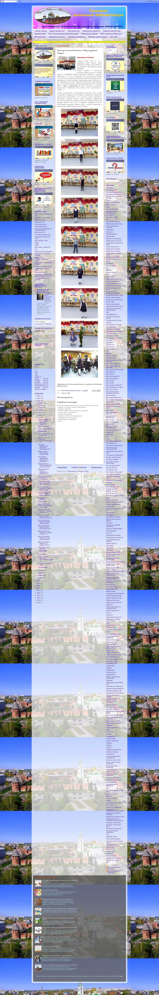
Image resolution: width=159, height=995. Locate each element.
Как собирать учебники (113, 474)
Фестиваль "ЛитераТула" (113, 822)
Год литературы (111, 327)
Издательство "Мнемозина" (43, 266)
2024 (38, 400)
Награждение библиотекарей (115, 593)
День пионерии (110, 395)
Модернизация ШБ (112, 589)
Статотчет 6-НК (110, 771)
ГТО (107, 351)
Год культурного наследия (114, 324)
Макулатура (109, 545)
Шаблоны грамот (111, 856)
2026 (38, 396)
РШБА (37, 245)
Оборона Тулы (110, 625)
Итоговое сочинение (112, 459)
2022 (38, 583)
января (40, 577)
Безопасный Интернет (113, 221)
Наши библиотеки (74, 31)
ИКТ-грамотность (40, 37)
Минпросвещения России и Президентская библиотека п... (43, 471)
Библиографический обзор (114, 224)
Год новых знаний (111, 333)
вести (107, 274)
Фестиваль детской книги (113, 828)
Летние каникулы (111, 531)
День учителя (110, 424)
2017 (38, 595)
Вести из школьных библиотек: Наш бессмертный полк (44, 527)
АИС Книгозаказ (111, 204)
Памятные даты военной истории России (113, 647)
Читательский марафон (113, 839)
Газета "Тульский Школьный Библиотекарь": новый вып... (45, 559)
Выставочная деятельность (114, 299)
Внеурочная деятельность (114, 279)
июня (40, 415)
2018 (38, 593)
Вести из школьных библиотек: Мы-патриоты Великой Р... (45, 516)
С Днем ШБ (109, 732)
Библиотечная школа (112, 246)
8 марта (108, 200)
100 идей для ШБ (111, 190)
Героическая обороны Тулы (114, 306)
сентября (41, 410)
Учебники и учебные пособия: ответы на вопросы (57, 955)
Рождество (109, 725)
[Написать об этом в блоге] (94, 391)
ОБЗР (108, 623)
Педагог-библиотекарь (113, 652)
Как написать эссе (111, 470)
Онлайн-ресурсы (111, 627)
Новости (108, 612)
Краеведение (110, 514)
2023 (38, 580)
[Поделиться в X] (96, 391)
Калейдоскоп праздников (76, 37)
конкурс (108, 497)
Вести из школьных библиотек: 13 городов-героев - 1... (45, 543)
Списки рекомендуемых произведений (113, 757)
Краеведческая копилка (57, 37)
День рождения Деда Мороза (115, 399)
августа (40, 412)
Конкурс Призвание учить (113, 502)
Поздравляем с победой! (42, 498)
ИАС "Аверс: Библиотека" (113, 441)
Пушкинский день (111, 704)
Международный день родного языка (113, 568)
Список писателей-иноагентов (112, 766)
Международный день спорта (115, 571)
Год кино (108, 322)
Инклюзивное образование (114, 445)
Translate (48, 324)
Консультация (110, 506)
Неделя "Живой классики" (114, 598)
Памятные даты (111, 644)
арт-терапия (110, 215)
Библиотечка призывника (113, 238)
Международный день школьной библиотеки (113, 578)
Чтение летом (110, 849)
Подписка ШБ (110, 665)
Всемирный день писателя (114, 283)
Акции (108, 207)
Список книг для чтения (113, 760)
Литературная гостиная (113, 535)
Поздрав (108, 668)
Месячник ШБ (110, 584)
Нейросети (109, 604)
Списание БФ (110, 754)
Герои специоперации (113, 304)
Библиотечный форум (112, 257)
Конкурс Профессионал (113, 504)
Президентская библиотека (114, 686)
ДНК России (109, 434)
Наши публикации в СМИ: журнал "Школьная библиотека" (44, 422)
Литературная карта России (114, 537)
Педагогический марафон (114, 654)
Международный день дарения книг (113, 555)
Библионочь (109, 232)
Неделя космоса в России (114, 602)
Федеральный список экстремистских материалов (114, 819)
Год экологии (110, 344)
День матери (110, 380)
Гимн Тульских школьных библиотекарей (113, 309)
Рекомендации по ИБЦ (113, 721)
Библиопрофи (110, 236)
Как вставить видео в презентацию (112, 462)
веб (107, 268)
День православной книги (114, 397)
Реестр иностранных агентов (115, 715)
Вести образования (41, 220)
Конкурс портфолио (112, 500)
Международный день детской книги (113, 558)
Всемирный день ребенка (114, 285)
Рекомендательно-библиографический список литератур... (45, 465)
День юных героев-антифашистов (112, 427)
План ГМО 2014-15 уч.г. (113, 657)
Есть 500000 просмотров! (50, 890)
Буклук (108, 261)
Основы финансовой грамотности (112, 637)
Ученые (108, 800)
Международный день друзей (115, 562)
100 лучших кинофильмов (114, 192)
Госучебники (110, 349)
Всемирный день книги (113, 281)
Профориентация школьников (111, 701)
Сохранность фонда (112, 752)
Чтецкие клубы (110, 851)
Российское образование (42, 217)
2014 (38, 602)
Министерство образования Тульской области (43, 229)
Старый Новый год (111, 769)
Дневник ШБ (110, 432)
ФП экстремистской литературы (112, 831)
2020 (38, 588)
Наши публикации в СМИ (113, 595)
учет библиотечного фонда (114, 802)
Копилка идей (110, 512)
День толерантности (112, 422)
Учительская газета (41, 224)
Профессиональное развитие (115, 693)
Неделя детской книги (112, 600)
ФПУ (107, 834)
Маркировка (109, 548)
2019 (38, 590)
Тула (107, 788)
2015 (38, 600)
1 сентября (109, 187)
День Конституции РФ (112, 376)
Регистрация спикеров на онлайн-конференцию (44, 477)
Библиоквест (110, 229)
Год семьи (109, 340)
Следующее (62, 467)
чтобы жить (109, 853)
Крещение (109, 522)
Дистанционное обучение (114, 430)
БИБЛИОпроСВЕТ (111, 234)
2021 (38, 585)
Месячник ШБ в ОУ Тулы (113, 587)
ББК (107, 219)
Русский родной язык (112, 727)
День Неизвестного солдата (114, 387)
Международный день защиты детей (113, 564)
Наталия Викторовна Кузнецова (114, 868)
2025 (38, 398)
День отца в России (112, 389)
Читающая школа (111, 844)
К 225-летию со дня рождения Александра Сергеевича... (44, 550)
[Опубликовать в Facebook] (98, 391)
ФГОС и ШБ (109, 805)
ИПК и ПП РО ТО (40, 232)
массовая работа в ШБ (113, 552)
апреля (40, 570)
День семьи (109, 410)
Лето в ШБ (113, 37)
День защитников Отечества (114, 369)
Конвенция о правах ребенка (115, 495)
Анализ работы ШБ (112, 209)
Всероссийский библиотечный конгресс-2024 (43, 453)
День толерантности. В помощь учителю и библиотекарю (59, 908)
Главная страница (41, 31)
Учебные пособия (111, 798)
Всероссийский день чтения (114, 295)
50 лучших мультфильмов (114, 194)
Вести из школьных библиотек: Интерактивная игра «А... (45, 440)
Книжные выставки (111, 489)
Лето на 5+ (109, 533)
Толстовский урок (111, 782)
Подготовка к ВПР (111, 661)
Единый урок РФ (40, 222)
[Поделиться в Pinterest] (100, 391)
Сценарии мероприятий (113, 777)
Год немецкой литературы (114, 331)
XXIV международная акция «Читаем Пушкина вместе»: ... (45, 494)
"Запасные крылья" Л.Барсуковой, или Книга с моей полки (48, 297)
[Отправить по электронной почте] (93, 391)
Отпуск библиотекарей (113, 640)
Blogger (121, 976)
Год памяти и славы (112, 335)
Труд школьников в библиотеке (112, 785)
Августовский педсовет (113, 202)
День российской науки (113, 404)
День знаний (110, 374)
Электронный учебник (112, 860)
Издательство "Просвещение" (44, 251)
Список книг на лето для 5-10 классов (45, 434)
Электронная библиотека (113, 858)
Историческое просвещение (114, 455)
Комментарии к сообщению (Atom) (77, 471)
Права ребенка (110, 674)
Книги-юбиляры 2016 (112, 486)
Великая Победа (111, 272)
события (108, 747)
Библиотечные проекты (113, 251)
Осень (108, 631)
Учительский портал (41, 226)
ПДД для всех (110, 650)
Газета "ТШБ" (110, 302)
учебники (109, 796)
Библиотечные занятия (89, 34)
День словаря (110, 419)
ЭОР (107, 862)
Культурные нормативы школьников (113, 525)
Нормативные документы (91, 31)
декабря (41, 403)
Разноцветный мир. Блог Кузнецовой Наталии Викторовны (44, 291)
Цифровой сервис (111, 836)
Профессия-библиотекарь (112, 31)
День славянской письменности (111, 416)
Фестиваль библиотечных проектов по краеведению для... (44, 447)
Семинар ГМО (110, 736)
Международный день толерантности (113, 574)
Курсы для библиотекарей (114, 528)
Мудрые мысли (110, 591)
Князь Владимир (111, 493)
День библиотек (111, 358)
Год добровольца (111, 314)
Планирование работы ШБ (114, 659)
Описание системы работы (114, 629)
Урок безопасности (112, 794)
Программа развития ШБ (113, 690)
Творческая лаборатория (113, 780)
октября (41, 407)
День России (110, 402)
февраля (41, 575)
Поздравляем (110, 670)
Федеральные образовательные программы (115, 810)
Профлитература (111, 699)
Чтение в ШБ (110, 847)
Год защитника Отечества (114, 320)
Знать (108, 439)
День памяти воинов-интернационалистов (112, 392)
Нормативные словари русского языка (113, 620)
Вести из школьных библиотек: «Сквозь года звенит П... (44, 511)
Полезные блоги (111, 672)
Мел (36, 249)
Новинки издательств (112, 610)
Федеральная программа (114, 807)
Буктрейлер (109, 263)
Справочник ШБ (39, 34)
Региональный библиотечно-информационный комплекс (43, 275)
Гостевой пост (110, 346)
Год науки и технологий (113, 329)
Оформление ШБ (111, 642)
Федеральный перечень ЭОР (115, 816)
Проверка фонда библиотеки (115, 688)
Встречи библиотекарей (113, 297)
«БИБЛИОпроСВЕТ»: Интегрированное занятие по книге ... (44, 483)
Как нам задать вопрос (113, 465)
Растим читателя (40, 272)
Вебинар (108, 270)
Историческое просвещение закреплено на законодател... (43, 459)
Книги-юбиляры (111, 484)
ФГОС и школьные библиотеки (111, 34)
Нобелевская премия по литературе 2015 (113, 607)
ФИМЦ (37, 242)
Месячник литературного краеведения (113, 581)
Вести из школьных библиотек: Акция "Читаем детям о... (44, 522)
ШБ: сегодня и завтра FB (42, 247)
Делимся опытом (111, 355)
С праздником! (42, 431)
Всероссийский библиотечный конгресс (113, 292)
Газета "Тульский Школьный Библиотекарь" (63, 34)
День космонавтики (112, 378)
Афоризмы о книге (111, 217)
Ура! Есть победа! (43, 426)
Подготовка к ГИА (111, 663)
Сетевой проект (111, 738)
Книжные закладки (111, 491)
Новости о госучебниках (45, 429)
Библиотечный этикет (112, 259)
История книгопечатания (113, 457)
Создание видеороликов (113, 749)
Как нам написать (111, 467)
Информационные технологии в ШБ (111, 448)
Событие (109, 745)
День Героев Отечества (113, 363)
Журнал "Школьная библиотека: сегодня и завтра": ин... (45, 532)
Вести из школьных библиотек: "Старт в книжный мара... (44, 488)
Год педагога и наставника (114, 338)
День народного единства (114, 385)
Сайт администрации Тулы (43, 234)
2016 (38, 597)
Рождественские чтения (113, 723)
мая (39, 417)
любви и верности (111, 543)
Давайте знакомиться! (57, 31)
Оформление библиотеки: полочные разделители (57, 899)
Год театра (109, 342)
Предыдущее (96, 467)
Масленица (109, 550)
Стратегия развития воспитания (112, 774)
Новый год (109, 615)
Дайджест (109, 353)
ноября (40, 405)
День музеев (110, 383)
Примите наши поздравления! (51, 946)
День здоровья (110, 372)
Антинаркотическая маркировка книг (112, 212)
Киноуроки (109, 482)
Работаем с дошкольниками (97, 37)
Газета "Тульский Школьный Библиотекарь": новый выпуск (59, 965)
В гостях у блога (111, 265)
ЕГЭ (107, 436)
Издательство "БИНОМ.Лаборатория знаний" (41, 259)
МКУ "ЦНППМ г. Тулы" (41, 240)
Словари (108, 743)
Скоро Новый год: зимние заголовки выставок (56, 937)
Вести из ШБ (66, 393)
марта (40, 573)
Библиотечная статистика (114, 241)
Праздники (109, 680)
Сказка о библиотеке (112, 741)
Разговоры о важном (112, 709)
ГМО (107, 312)
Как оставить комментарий (114, 472)
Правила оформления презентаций (113, 677)
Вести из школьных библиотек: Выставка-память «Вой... (45, 505)
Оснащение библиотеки (113, 634)
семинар (108, 734)
